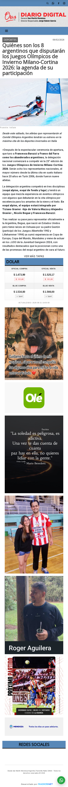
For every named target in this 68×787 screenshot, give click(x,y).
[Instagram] (64, 3)
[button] (47, 3)
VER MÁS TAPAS (34, 256)
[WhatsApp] (53, 3)
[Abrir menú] (6, 31)
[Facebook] (58, 3)
